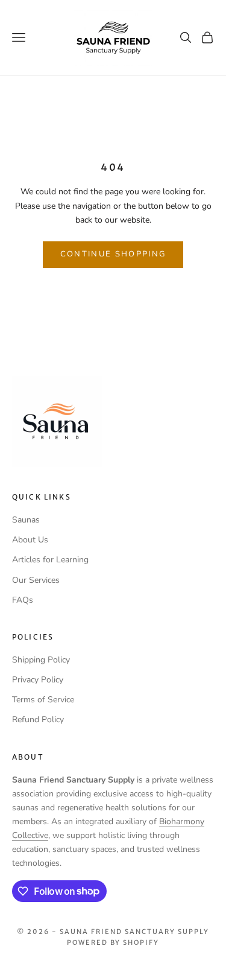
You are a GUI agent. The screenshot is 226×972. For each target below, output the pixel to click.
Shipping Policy (41, 659)
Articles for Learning (50, 559)
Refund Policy (38, 719)
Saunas (26, 520)
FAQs (22, 600)
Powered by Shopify (113, 942)
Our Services (36, 580)
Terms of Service (43, 699)
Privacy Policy (37, 679)
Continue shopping (113, 254)
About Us (30, 539)
